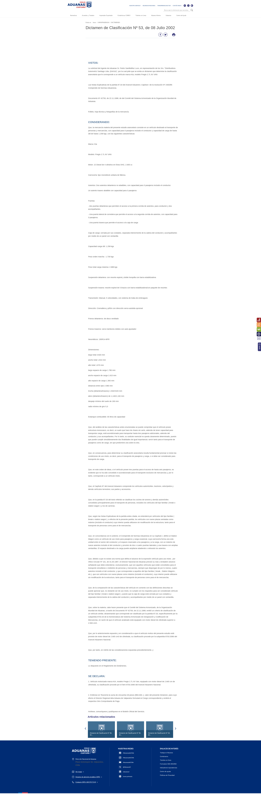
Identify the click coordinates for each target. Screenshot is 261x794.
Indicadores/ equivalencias (168, 767)
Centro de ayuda (165, 771)
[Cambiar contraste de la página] (191, 5)
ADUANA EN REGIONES (149, 5)
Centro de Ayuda (181, 15)
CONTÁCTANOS (177, 5)
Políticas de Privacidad (167, 775)
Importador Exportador (106, 15)
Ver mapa (78, 772)
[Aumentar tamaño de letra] (184, 5)
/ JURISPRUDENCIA (103, 22)
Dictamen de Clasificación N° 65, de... (130, 734)
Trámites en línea (165, 760)
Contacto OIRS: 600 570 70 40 (85, 782)
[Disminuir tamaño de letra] (188, 5)
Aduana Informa (156, 15)
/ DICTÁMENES (115, 22)
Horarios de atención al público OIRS (87, 777)
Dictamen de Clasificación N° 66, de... (101, 734)
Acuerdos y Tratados (88, 15)
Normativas (73, 15)
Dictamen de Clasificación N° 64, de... (159, 734)
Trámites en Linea (140, 15)
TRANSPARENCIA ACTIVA (164, 5)
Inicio (94, 22)
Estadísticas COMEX (124, 15)
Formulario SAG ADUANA (168, 764)
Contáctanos (164, 756)
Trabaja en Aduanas (166, 752)
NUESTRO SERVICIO (134, 5)
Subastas (168, 15)
